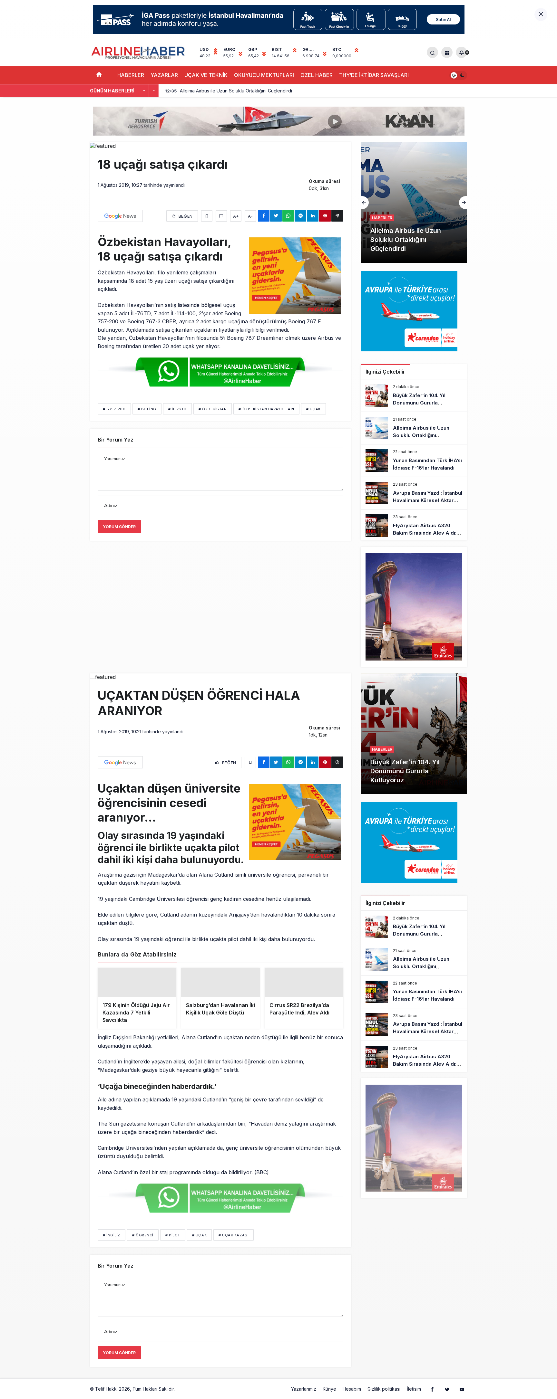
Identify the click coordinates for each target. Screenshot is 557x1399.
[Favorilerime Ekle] (206, 216)
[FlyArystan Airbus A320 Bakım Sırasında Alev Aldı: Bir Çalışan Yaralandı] (414, 525)
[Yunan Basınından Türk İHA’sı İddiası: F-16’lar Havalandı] (414, 202)
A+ (236, 216)
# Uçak (313, 409)
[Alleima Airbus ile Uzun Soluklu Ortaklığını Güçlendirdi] (414, 428)
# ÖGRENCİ (142, 1245)
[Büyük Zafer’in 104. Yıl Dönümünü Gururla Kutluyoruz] (414, 395)
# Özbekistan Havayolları (266, 409)
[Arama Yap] (432, 52)
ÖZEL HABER (316, 75)
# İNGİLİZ (111, 1245)
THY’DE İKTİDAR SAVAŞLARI (374, 75)
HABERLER (130, 75)
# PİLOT (172, 1245)
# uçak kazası (234, 1245)
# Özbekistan (213, 409)
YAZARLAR (164, 75)
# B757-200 (114, 409)
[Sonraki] (154, 90)
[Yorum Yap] (221, 216)
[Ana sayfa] (99, 75)
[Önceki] (144, 90)
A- (250, 216)
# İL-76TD (177, 409)
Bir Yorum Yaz (115, 439)
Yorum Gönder (119, 526)
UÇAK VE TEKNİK (206, 75)
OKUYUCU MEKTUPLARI (264, 75)
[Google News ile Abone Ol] (120, 216)
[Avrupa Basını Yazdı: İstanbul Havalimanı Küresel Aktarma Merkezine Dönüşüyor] (414, 493)
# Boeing (147, 409)
